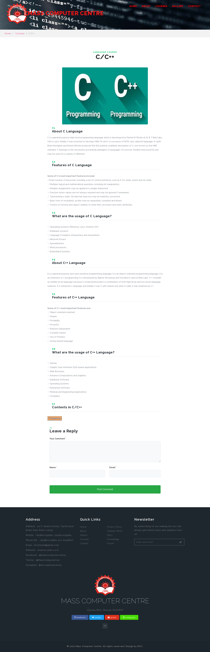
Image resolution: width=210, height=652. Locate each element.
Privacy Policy (114, 527)
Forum (110, 543)
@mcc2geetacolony (50, 565)
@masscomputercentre (52, 555)
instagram (130, 617)
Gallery (177, 6)
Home (133, 6)
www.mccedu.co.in (48, 550)
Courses (161, 6)
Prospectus (55, 418)
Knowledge (113, 539)
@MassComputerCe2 (48, 560)
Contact (194, 6)
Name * (53, 467)
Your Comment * (58, 438)
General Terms (115, 531)
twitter (98, 617)
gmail (113, 617)
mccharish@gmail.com (46, 545)
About (146, 6)
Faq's (110, 535)
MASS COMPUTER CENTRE (66, 13)
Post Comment (105, 489)
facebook (81, 617)
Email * (112, 467)
